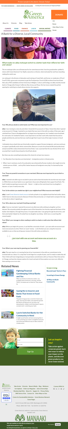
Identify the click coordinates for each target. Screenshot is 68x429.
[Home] (34, 15)
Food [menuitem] (16, 28)
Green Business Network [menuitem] (42, 397)
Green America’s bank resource (19, 194)
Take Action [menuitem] (28, 23)
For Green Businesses (7, 6)
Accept (58, 424)
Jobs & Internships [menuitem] (42, 388)
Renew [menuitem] (54, 24)
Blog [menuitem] (20, 23)
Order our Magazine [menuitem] (29, 388)
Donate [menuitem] (54, 30)
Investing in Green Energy (56, 275)
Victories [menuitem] (14, 23)
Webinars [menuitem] (46, 386)
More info (35, 427)
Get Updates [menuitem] (18, 388)
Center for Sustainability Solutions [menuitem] (23, 397)
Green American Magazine (24, 6)
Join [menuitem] (54, 21)
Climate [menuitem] (8, 28)
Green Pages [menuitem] (31, 399)
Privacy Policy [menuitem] (45, 391)
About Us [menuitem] (5, 23)
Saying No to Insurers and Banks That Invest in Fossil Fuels (28, 294)
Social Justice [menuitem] (44, 28)
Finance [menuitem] (25, 28)
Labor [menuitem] (33, 28)
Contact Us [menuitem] (30, 393)
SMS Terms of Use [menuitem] (20, 393)
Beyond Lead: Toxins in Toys (56, 271)
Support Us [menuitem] (36, 391)
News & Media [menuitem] (33, 386)
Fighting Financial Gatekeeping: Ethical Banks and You (28, 273)
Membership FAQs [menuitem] (19, 391)
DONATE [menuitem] (59, 15)
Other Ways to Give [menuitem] (58, 27)
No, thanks (51, 424)
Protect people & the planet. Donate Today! (34, 2)
